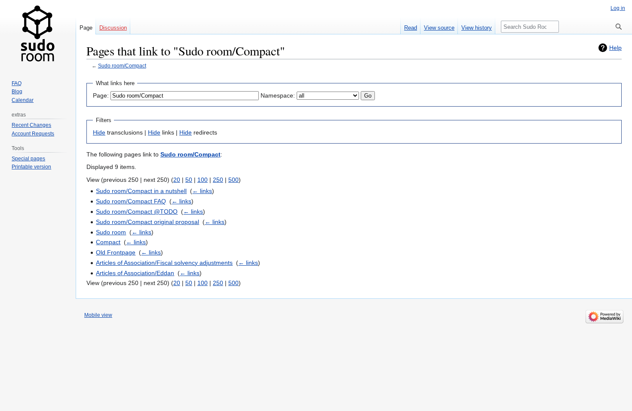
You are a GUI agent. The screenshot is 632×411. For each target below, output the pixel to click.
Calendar (23, 100)
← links (202, 190)
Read (410, 28)
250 (218, 179)
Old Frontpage (115, 252)
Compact (108, 242)
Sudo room (111, 232)
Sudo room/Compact (122, 65)
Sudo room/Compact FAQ (131, 201)
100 (202, 179)
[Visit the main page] (37, 34)
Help (615, 47)
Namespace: (278, 95)
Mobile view (98, 315)
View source (439, 28)
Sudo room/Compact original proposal (147, 221)
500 (233, 179)
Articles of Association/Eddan (135, 273)
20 (176, 179)
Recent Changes (31, 125)
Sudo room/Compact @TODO (137, 211)
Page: (101, 95)
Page (86, 28)
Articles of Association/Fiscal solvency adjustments (164, 262)
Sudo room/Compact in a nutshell (141, 190)
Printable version (31, 167)
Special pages (28, 159)
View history (476, 28)
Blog (17, 92)
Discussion (113, 28)
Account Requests (33, 134)
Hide (99, 132)
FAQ (16, 83)
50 (188, 179)
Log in (618, 8)
